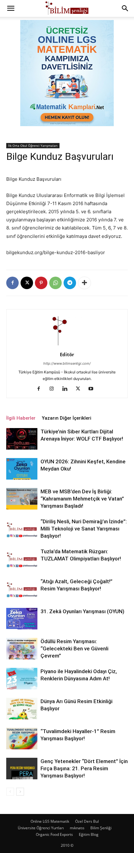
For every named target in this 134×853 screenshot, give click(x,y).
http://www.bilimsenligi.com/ (67, 363)
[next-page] (20, 792)
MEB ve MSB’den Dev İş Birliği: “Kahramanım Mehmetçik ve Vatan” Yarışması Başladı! (82, 498)
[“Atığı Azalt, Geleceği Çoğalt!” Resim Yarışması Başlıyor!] (21, 588)
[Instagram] (54, 389)
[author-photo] (67, 345)
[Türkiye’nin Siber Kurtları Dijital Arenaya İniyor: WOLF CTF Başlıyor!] (21, 439)
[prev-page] (10, 792)
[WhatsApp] (55, 283)
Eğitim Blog (88, 834)
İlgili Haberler (21, 418)
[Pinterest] (41, 283)
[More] (84, 283)
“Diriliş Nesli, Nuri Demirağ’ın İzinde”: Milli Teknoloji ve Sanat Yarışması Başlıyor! (84, 528)
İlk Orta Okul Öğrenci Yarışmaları (33, 145)
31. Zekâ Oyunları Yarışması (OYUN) (82, 611)
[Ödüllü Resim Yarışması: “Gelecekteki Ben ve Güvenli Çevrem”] (21, 648)
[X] (27, 283)
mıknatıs (77, 828)
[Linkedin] (67, 389)
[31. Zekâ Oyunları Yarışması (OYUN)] (21, 618)
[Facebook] (12, 283)
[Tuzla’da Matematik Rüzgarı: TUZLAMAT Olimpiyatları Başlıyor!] (21, 558)
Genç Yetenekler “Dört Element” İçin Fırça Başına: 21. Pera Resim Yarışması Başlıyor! (84, 768)
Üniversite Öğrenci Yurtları (41, 828)
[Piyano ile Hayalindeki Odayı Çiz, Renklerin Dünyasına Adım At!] (21, 678)
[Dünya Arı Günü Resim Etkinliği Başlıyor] (21, 708)
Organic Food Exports (54, 834)
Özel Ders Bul (87, 821)
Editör (67, 354)
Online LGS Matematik (50, 821)
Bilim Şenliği (101, 828)
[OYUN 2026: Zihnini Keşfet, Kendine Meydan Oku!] (21, 469)
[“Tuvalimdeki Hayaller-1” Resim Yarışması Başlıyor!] (21, 738)
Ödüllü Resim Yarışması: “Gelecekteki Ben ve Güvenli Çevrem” (74, 648)
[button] (11, 8)
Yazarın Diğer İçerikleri (66, 418)
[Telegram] (70, 283)
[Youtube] (93, 389)
